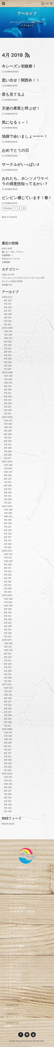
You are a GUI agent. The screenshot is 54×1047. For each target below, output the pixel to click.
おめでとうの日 (15, 150)
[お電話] (51, 3)
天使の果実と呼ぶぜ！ (21, 108)
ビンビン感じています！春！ (27, 197)
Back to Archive (9, 217)
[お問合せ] (46, 3)
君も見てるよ (13, 94)
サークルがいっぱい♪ (20, 164)
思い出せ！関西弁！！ (21, 80)
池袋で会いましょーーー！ (25, 136)
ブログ (41, 22)
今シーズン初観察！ (19, 66)
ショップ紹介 (30, 22)
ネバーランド (15, 22)
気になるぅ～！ (15, 122)
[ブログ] (42, 3)
